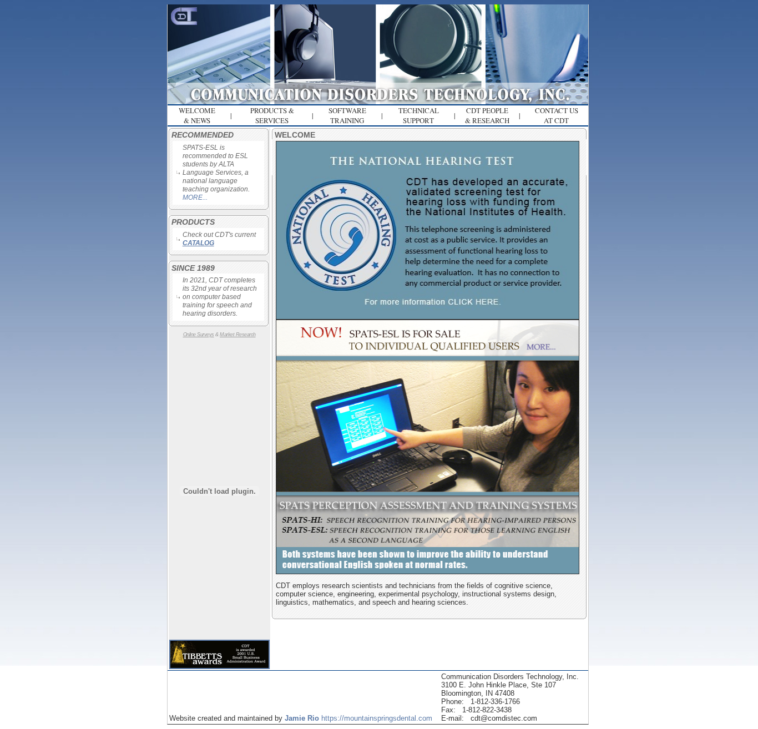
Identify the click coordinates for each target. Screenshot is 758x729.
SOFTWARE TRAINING (347, 115)
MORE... (195, 197)
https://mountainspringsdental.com (376, 718)
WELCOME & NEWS (197, 115)
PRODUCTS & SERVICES (272, 115)
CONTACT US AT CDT (556, 115)
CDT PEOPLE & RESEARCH (487, 115)
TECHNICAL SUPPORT (418, 115)
